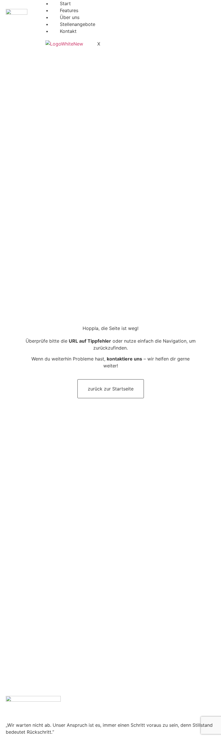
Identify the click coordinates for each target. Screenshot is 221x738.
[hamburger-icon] (208, 6)
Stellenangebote (77, 24)
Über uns (69, 17)
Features (69, 10)
